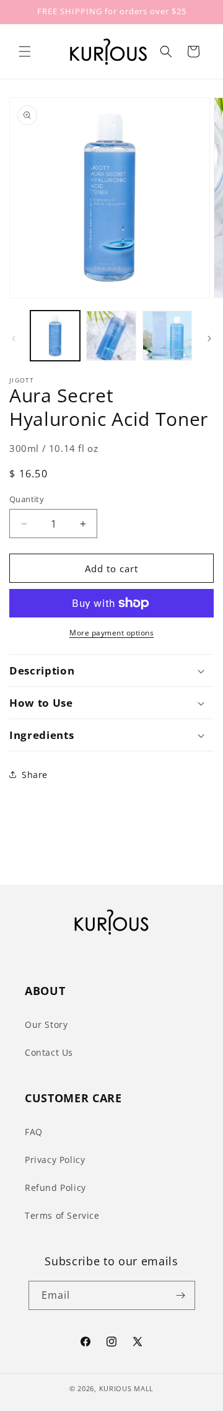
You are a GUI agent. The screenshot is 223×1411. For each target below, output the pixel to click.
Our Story (46, 1024)
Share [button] (35, 775)
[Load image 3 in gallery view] (167, 335)
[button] (24, 51)
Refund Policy (55, 1187)
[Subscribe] (181, 1295)
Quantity (26, 499)
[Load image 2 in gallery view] (111, 335)
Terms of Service (62, 1215)
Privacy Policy (55, 1160)
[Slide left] (13, 338)
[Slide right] (209, 338)
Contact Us (49, 1052)
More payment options (111, 632)
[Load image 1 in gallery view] (55, 335)
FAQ (34, 1132)
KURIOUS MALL (126, 1388)
